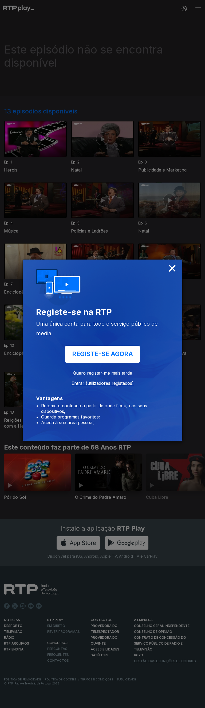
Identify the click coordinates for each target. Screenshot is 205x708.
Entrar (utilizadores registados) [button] (103, 383)
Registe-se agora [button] (102, 354)
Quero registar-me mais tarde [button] (102, 373)
